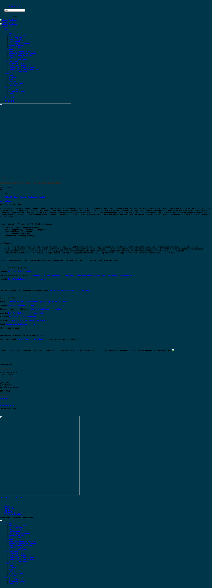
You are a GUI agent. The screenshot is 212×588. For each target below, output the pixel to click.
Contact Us (13, 93)
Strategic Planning (16, 63)
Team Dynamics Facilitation (20, 55)
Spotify (3, 201)
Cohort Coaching (16, 57)
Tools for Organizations (18, 71)
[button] (6, 30)
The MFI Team (14, 89)
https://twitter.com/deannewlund (22, 317)
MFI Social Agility (16, 40)
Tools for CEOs (15, 47)
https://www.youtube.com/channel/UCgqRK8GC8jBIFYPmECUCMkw (37, 302)
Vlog (11, 79)
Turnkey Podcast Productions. (30, 339)
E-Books (12, 81)
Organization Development (20, 65)
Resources (9, 73)
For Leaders (9, 34)
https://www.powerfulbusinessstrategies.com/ (121, 275)
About (7, 87)
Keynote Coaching (17, 45)
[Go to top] (1, 520)
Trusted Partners (16, 83)
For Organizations (11, 61)
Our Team (8, 510)
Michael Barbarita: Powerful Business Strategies (24, 197)
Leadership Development (19, 44)
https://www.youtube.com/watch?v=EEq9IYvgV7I (69, 290)
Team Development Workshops (22, 51)
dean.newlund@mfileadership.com (20, 324)
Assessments (14, 42)
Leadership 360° (15, 38)
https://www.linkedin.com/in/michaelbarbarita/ (27, 279)
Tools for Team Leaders (18, 59)
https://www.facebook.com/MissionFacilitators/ (28, 320)
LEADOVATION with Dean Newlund (11, 498)
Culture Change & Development (22, 67)
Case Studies (14, 85)
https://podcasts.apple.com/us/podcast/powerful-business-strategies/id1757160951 (66, 275)
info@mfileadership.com (7, 405)
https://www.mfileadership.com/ (21, 305)
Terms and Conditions (13, 514)
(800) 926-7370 (4, 398)
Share (8, 201)
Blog (11, 75)
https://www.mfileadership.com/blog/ (46, 309)
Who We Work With (17, 91)
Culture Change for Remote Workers (24, 69)
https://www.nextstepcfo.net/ (19, 272)
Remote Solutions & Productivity (22, 53)
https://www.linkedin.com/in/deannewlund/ (25, 313)
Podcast (12, 77)
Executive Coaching (17, 36)
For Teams (8, 49)
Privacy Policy (10, 512)
